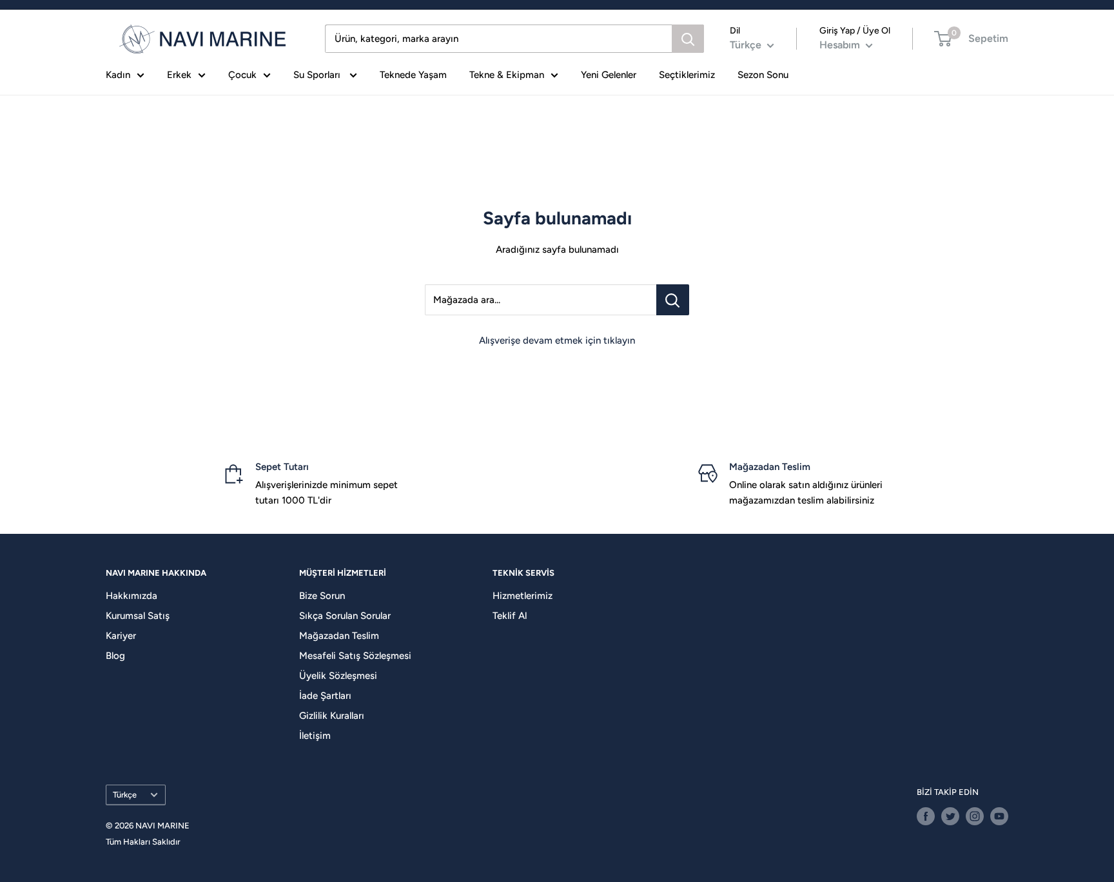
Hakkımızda (131, 596)
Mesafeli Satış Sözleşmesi (355, 656)
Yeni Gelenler (608, 75)
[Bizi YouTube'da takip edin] (999, 816)
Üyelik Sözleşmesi (338, 675)
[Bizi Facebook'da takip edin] (926, 816)
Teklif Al (510, 616)
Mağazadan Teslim (339, 636)
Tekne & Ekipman (506, 75)
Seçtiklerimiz (687, 75)
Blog (115, 656)
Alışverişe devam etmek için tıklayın (557, 340)
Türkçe (125, 794)
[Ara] (688, 38)
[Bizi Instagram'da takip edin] (975, 816)
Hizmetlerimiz (522, 596)
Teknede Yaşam (413, 75)
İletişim (315, 735)
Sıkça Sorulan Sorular (345, 616)
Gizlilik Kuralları (331, 715)
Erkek (179, 75)
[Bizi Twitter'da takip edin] (950, 816)
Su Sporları (318, 75)
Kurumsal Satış (138, 616)
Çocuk (242, 75)
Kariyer (121, 636)
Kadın (118, 75)
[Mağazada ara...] (672, 299)
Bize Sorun (322, 596)
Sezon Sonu (763, 75)
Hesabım (841, 45)
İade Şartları (325, 695)
